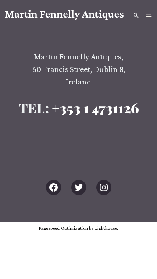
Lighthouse (106, 228)
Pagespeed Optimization (63, 228)
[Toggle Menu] (148, 15)
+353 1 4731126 (95, 108)
